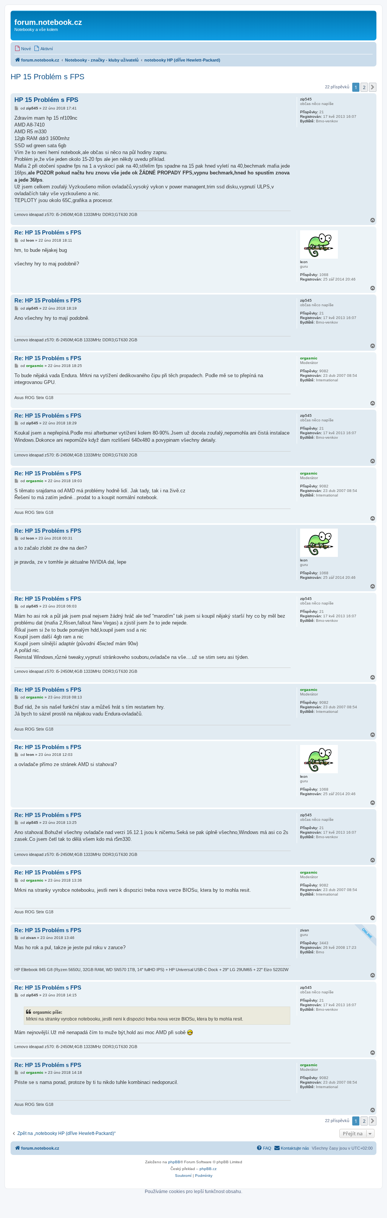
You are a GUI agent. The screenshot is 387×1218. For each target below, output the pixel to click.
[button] (372, 87)
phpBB (174, 1162)
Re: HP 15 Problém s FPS (47, 232)
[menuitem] (22, 48)
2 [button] (364, 87)
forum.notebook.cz (48, 22)
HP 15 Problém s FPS (47, 76)
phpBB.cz (208, 1169)
